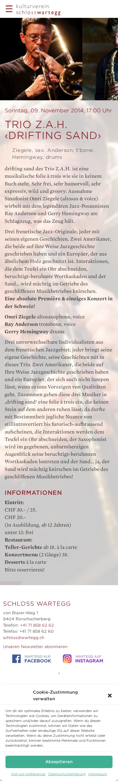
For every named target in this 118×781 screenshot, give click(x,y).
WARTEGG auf (37, 659)
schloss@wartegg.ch (23, 637)
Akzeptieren (59, 761)
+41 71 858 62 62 (37, 625)
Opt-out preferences (28, 774)
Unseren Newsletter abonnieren (35, 646)
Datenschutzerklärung (67, 774)
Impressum (97, 774)
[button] (110, 695)
